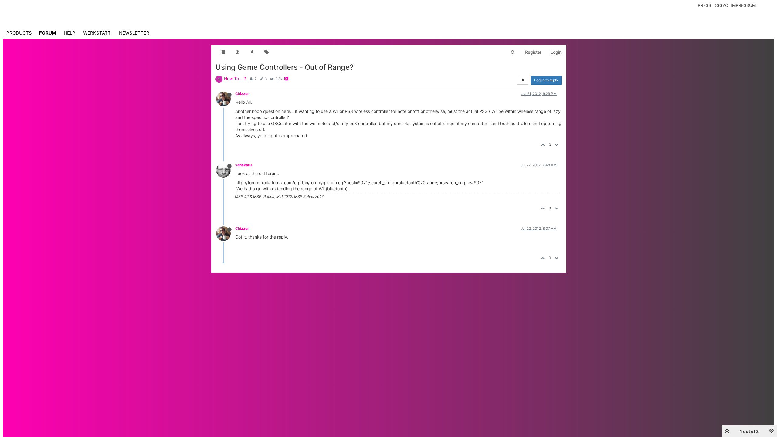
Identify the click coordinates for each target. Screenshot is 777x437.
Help (69, 33)
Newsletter (134, 33)
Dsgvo (721, 5)
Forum (47, 33)
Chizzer (242, 93)
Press (704, 5)
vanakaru (243, 165)
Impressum (743, 5)
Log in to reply (546, 80)
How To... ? (235, 78)
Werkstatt (97, 33)
